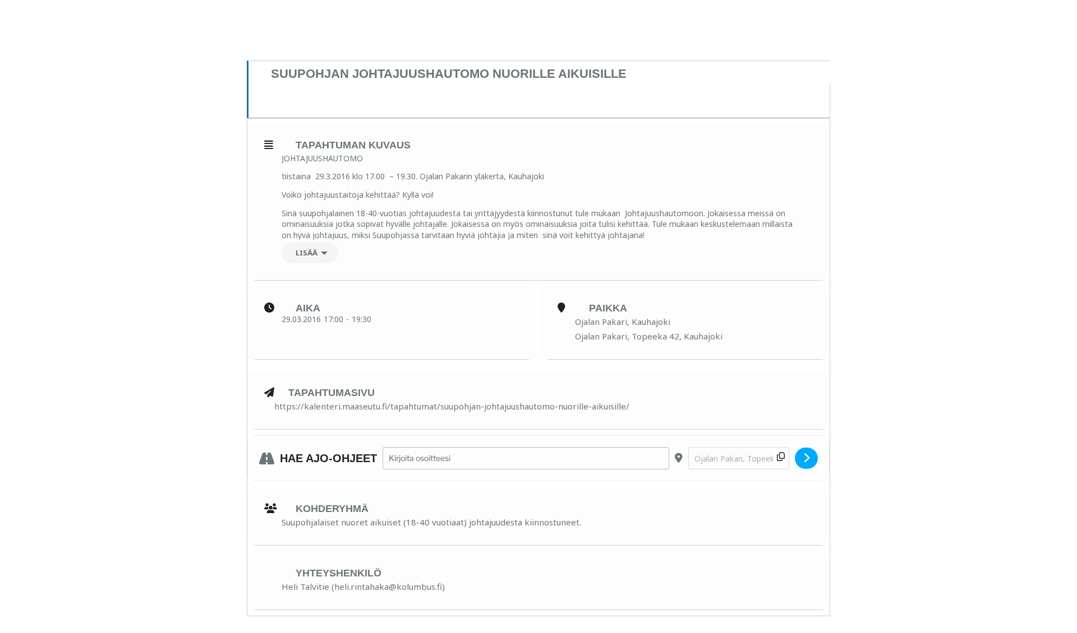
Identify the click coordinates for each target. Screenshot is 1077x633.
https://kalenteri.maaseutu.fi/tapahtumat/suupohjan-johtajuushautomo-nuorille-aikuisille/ (451, 406)
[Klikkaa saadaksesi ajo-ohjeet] (806, 458)
